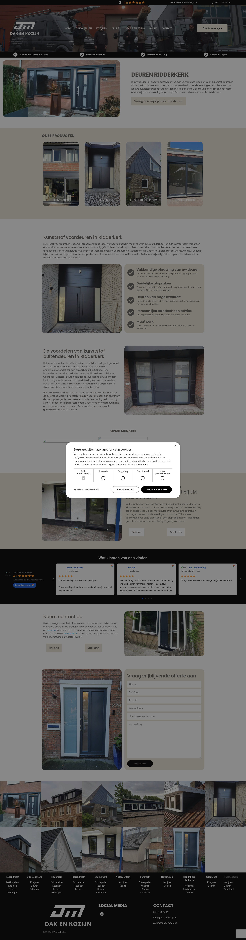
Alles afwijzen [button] (125, 489)
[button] (86, 489)
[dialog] (123, 470)
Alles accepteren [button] (157, 489)
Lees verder (142, 464)
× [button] (175, 446)
